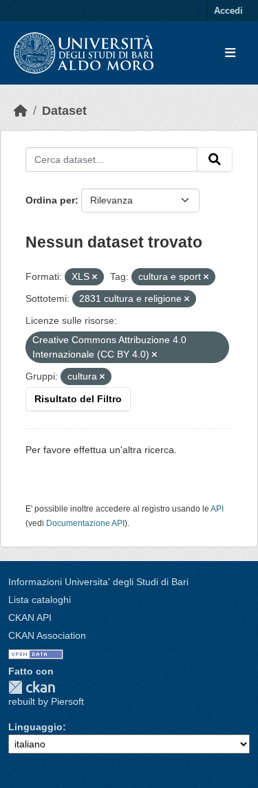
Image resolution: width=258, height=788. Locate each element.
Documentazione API (85, 523)
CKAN (31, 687)
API (217, 509)
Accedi (228, 11)
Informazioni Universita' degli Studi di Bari (98, 581)
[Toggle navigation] (230, 53)
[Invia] (215, 159)
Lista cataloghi (39, 599)
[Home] (21, 111)
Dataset (64, 111)
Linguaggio (35, 726)
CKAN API (30, 617)
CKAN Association (47, 635)
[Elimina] (94, 277)
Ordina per (50, 200)
